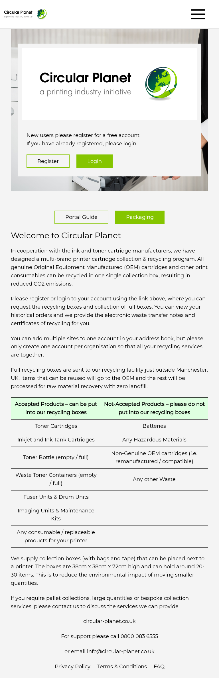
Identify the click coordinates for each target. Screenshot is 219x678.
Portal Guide (81, 217)
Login (94, 161)
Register (48, 161)
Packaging (140, 217)
